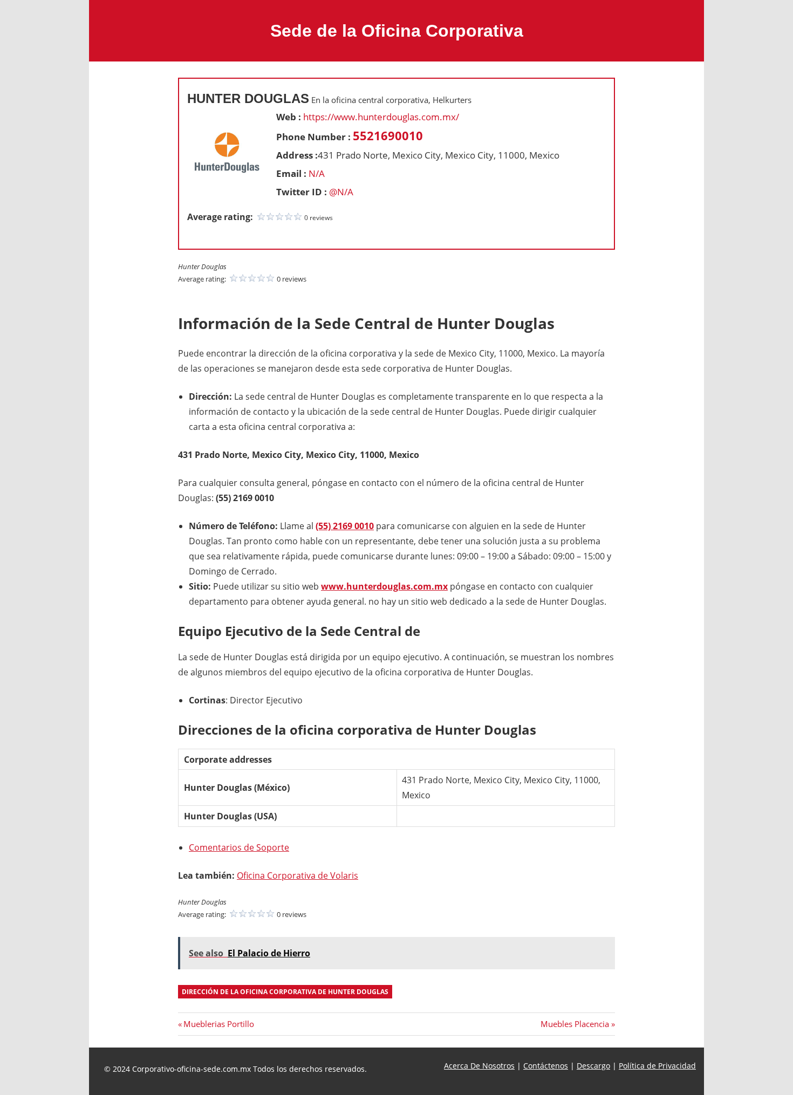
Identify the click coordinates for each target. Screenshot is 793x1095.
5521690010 (388, 135)
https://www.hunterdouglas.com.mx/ (381, 117)
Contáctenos (545, 1065)
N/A (317, 173)
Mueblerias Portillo (218, 1023)
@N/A (341, 192)
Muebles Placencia (575, 1023)
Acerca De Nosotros (479, 1065)
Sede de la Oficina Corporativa (396, 30)
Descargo (593, 1065)
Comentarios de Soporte (239, 847)
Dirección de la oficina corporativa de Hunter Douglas (285, 991)
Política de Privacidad (657, 1065)
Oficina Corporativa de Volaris (297, 875)
